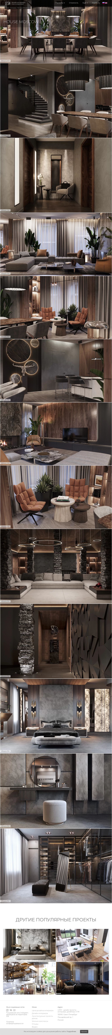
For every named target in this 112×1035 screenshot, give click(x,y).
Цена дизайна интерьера (42, 1010)
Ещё (85, 3)
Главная (7, 7)
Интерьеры (13, 7)
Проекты (60, 3)
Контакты (96, 3)
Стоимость (73, 3)
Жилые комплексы (40, 1021)
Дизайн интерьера (40, 1013)
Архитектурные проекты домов (42, 1017)
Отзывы (35, 1024)
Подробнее (71, 1031)
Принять (84, 1031)
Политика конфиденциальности (14, 1022)
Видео (35, 1027)
